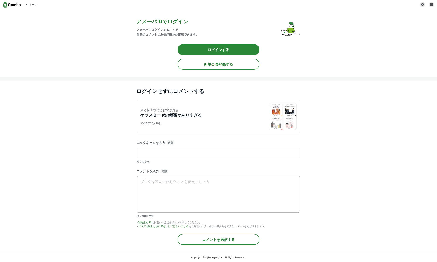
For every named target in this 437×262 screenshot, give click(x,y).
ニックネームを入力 (151, 143)
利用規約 (143, 222)
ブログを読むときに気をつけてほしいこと (162, 226)
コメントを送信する (218, 239)
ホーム (33, 4)
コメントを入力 (148, 171)
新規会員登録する (218, 64)
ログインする (218, 49)
